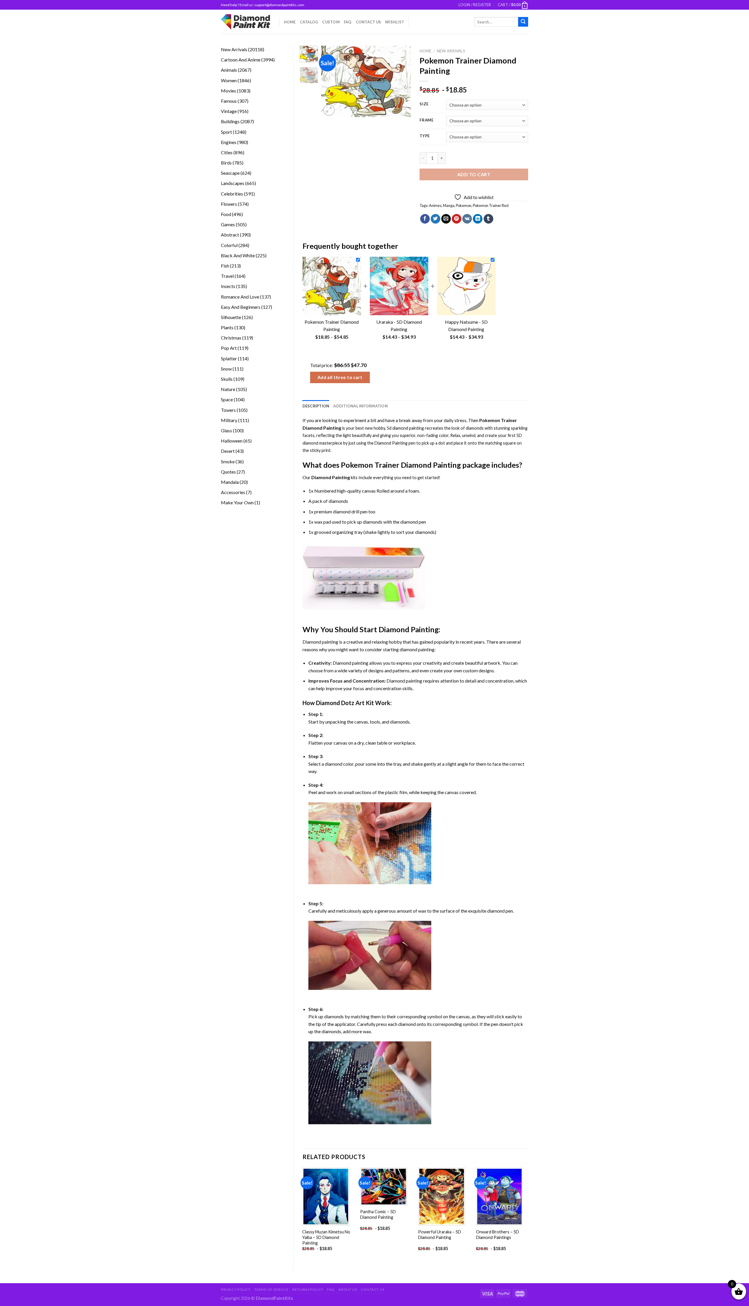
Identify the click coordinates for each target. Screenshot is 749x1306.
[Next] (401, 81)
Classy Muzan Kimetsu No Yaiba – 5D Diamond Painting (326, 1237)
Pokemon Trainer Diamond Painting (401, 464)
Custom (331, 22)
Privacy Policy (236, 1289)
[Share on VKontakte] (467, 219)
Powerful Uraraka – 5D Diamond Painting (439, 1234)
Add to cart (473, 174)
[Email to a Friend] (446, 219)
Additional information (360, 406)
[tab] (316, 406)
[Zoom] (329, 110)
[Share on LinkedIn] (477, 219)
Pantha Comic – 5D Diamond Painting (378, 1214)
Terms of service (271, 1289)
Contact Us (368, 22)
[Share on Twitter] (435, 219)
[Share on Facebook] (425, 219)
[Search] (523, 22)
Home (290, 22)
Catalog (309, 22)
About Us (347, 1289)
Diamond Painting (391, 443)
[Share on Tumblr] (488, 219)
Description (316, 406)
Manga (448, 205)
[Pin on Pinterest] (456, 219)
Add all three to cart (340, 377)
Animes (435, 205)
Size (424, 104)
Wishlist (394, 22)
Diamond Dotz (335, 702)
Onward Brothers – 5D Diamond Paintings (497, 1234)
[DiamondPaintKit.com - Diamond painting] (245, 21)
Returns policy (308, 1289)
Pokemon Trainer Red (491, 205)
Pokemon (463, 205)
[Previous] (330, 81)
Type (425, 136)
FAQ (348, 22)
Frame (427, 120)
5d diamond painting (405, 428)
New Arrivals (451, 51)
